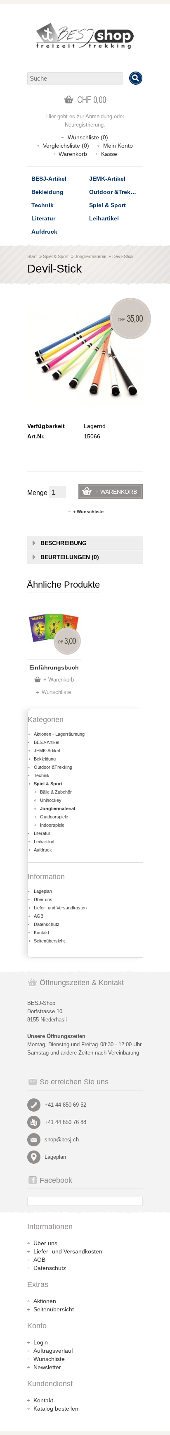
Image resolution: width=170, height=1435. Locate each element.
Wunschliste (56, 692)
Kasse (109, 154)
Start (32, 256)
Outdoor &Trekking (116, 192)
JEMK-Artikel (107, 178)
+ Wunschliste (88, 511)
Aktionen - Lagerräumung (59, 734)
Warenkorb (73, 154)
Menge (37, 492)
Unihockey (50, 800)
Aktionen (44, 1301)
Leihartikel (104, 218)
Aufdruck (44, 231)
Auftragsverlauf (53, 1350)
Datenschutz (46, 924)
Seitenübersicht (49, 940)
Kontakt (41, 932)
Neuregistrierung (84, 125)
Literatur (43, 218)
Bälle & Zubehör (56, 791)
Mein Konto (118, 145)
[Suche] (135, 78)
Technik (42, 205)
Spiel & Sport (107, 205)
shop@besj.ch (62, 1139)
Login (40, 1342)
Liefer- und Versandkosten (60, 907)
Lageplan (43, 891)
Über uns (43, 899)
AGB (38, 916)
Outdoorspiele (54, 816)
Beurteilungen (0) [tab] (69, 557)
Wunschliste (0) (88, 137)
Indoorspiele (52, 825)
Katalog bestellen (55, 1408)
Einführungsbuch (54, 667)
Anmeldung (98, 116)
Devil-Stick (123, 256)
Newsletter (47, 1367)
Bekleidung (47, 192)
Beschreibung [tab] (63, 543)
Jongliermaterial (90, 256)
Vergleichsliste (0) (66, 145)
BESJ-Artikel (48, 178)
